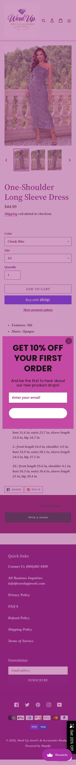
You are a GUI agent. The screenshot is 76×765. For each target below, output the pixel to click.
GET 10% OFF (38, 413)
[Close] (69, 341)
